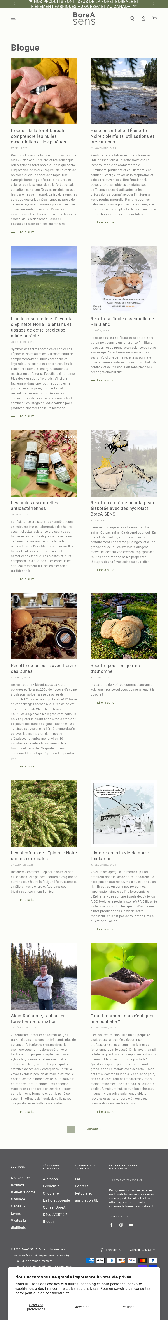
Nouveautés (21, 1178)
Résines (17, 1185)
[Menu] (13, 18)
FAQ (78, 1179)
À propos (50, 1179)
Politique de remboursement (34, 1261)
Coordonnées (63, 1266)
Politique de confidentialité (33, 1266)
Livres (16, 1213)
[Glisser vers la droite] (153, 4)
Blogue (48, 1221)
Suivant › (93, 1129)
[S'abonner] (154, 1180)
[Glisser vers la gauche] (14, 4)
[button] (132, 18)
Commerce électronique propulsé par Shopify (40, 1255)
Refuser (127, 1307)
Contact (81, 1186)
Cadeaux (18, 1206)
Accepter (81, 1307)
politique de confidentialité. (47, 1293)
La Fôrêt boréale (56, 1200)
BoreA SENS (29, 1249)
